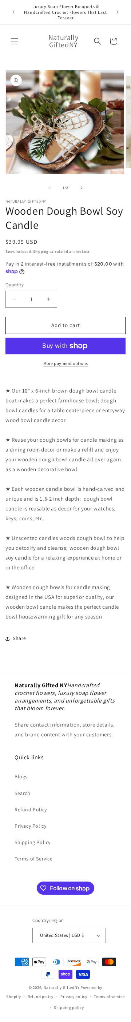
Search (23, 793)
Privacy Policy (30, 826)
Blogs (21, 776)
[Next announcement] (118, 12)
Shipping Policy (33, 842)
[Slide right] (82, 188)
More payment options (65, 363)
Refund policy (40, 996)
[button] (15, 41)
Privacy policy (73, 996)
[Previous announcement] (13, 12)
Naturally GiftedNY (62, 987)
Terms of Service (34, 858)
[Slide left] (49, 188)
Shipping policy (69, 1007)
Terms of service (109, 996)
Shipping (40, 251)
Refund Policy (31, 809)
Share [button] (19, 638)
